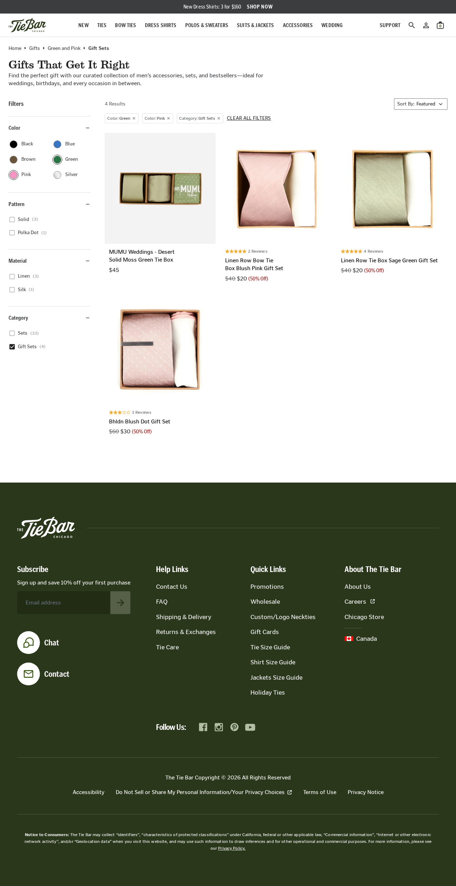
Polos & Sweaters (207, 25)
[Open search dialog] (412, 25)
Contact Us (171, 587)
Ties (102, 25)
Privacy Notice (366, 792)
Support (390, 25)
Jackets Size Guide (276, 677)
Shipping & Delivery (183, 617)
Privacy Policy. (231, 848)
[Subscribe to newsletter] (120, 602)
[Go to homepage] (27, 25)
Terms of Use (319, 792)
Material (18, 260)
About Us (357, 587)
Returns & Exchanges (186, 632)
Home (15, 48)
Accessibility (88, 792)
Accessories (298, 25)
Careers (355, 602)
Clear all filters (249, 118)
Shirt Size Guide (272, 662)
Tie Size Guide (270, 647)
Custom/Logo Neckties (283, 617)
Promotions (267, 587)
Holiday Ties (267, 692)
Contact (56, 674)
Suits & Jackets (255, 25)
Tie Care (167, 647)
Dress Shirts (161, 25)
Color (14, 127)
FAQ (161, 602)
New (83, 25)
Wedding (332, 25)
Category (18, 317)
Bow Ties (125, 25)
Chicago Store (364, 617)
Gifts (34, 48)
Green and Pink (64, 48)
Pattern (17, 204)
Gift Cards (264, 632)
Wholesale (265, 602)
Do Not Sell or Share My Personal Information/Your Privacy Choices (200, 792)
